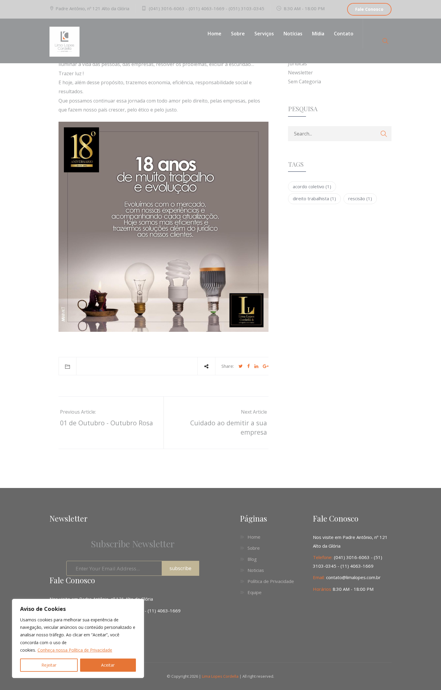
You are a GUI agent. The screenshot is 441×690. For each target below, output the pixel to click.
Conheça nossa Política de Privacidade (75, 650)
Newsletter (300, 72)
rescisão (360, 198)
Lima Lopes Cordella (220, 676)
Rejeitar (48, 665)
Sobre (238, 33)
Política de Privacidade (271, 581)
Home (214, 33)
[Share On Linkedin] (256, 366)
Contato (343, 33)
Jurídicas (297, 63)
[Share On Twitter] (240, 366)
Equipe (255, 592)
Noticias (256, 570)
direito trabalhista (314, 198)
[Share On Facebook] (248, 366)
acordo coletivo (312, 186)
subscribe (180, 568)
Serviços (264, 33)
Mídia (318, 33)
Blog (252, 559)
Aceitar (108, 665)
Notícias (293, 33)
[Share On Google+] (265, 366)
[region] (78, 638)
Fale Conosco (369, 9)
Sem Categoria (304, 81)
